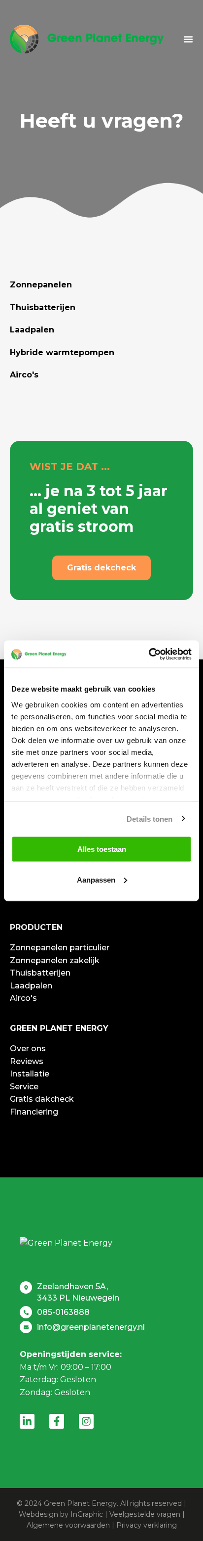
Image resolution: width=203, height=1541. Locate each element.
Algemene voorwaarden (68, 1525)
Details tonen (149, 818)
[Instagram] (86, 1421)
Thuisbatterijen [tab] (42, 307)
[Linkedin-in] (27, 1421)
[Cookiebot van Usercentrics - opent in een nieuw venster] (148, 654)
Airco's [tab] (24, 374)
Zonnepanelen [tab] (41, 284)
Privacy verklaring (146, 1525)
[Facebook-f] (56, 1421)
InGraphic (86, 1514)
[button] (188, 39)
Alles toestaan (101, 849)
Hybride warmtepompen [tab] (62, 352)
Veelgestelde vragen (144, 1514)
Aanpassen (96, 879)
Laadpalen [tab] (32, 329)
